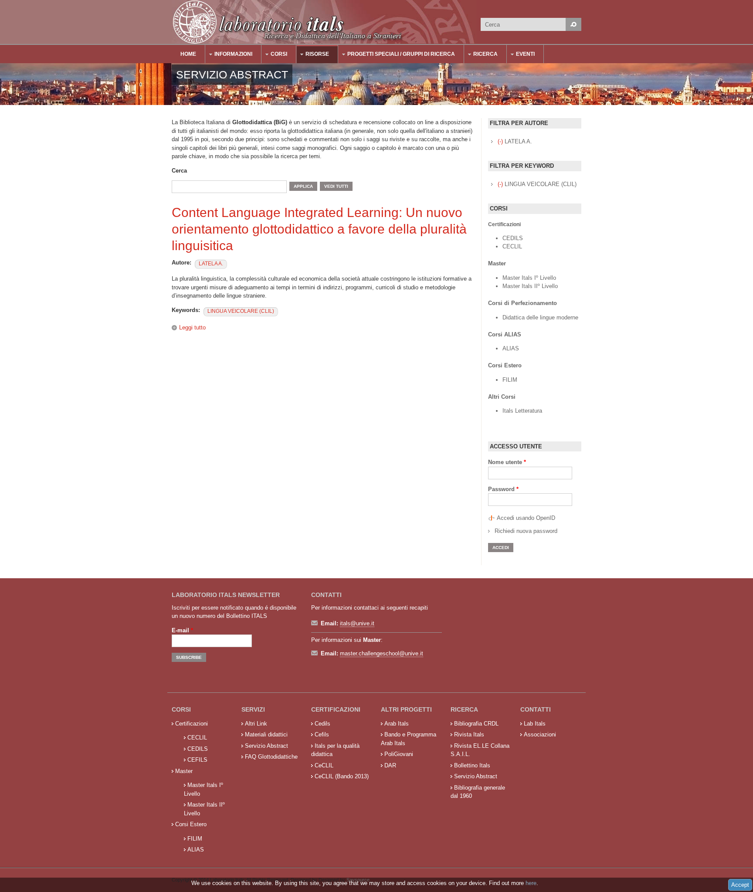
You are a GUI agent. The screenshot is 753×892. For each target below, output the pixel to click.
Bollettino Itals (472, 765)
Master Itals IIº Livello (531, 286)
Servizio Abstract (266, 746)
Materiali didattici (266, 734)
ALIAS (510, 348)
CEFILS (197, 759)
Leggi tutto (192, 327)
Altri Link (256, 723)
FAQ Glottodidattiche (271, 756)
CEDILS (512, 238)
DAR (390, 765)
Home (188, 54)
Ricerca (481, 55)
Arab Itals (396, 723)
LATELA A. (211, 264)
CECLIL (512, 246)
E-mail (182, 630)
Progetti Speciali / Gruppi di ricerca (397, 55)
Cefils (322, 734)
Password (503, 489)
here (531, 883)
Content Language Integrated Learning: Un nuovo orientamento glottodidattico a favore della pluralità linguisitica (319, 229)
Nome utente (507, 462)
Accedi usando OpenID (526, 518)
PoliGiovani (398, 754)
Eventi (521, 55)
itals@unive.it (357, 623)
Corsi (274, 55)
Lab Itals (535, 723)
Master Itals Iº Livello (530, 278)
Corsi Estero (191, 824)
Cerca (179, 170)
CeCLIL (324, 765)
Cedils (322, 723)
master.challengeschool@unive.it (381, 653)
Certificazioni (191, 723)
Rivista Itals (469, 734)
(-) (501, 141)
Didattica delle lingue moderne (540, 317)
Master (184, 771)
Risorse (313, 55)
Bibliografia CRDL (476, 723)
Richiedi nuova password (526, 531)
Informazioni (229, 55)
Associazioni (540, 734)
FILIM (509, 379)
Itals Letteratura (522, 410)
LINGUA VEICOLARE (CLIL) (240, 311)
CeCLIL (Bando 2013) (342, 776)
